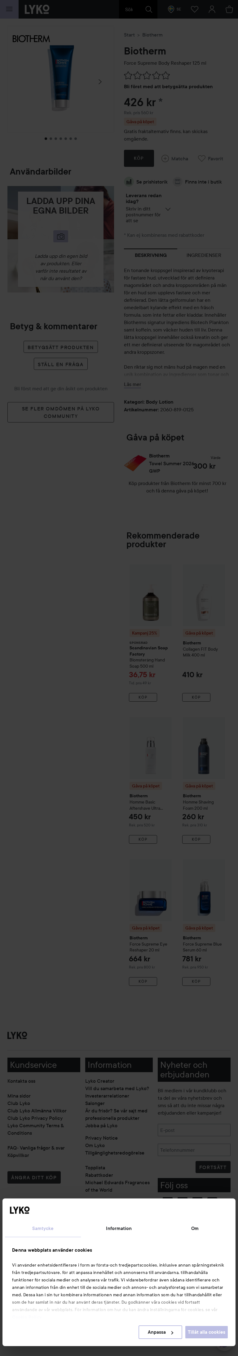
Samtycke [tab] (43, 1228)
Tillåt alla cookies (206, 1332)
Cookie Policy (27, 1317)
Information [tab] (119, 1228)
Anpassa (157, 1332)
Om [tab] (195, 1228)
